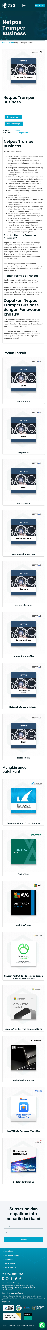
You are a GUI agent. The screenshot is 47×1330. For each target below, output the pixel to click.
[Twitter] (16, 1278)
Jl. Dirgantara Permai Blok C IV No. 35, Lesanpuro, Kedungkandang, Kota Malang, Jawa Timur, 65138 (18, 1287)
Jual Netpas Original (22, 132)
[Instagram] (7, 1278)
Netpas (11, 43)
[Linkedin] (3, 1278)
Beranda (4, 43)
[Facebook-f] (11, 1278)
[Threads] (20, 1278)
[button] (24, 5)
